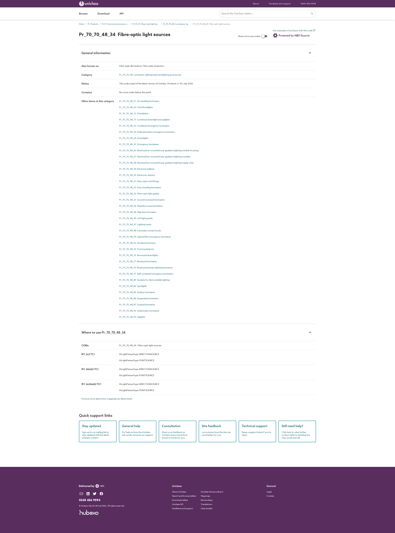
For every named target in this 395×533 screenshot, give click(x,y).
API (121, 13)
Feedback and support (280, 3)
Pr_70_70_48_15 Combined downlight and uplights (144, 119)
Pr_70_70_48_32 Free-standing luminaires (140, 187)
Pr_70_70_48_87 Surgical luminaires (137, 304)
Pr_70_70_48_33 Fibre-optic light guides (139, 193)
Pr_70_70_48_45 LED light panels (136, 218)
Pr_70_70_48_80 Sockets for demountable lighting (144, 279)
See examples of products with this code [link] (293, 30)
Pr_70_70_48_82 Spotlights (133, 286)
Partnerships (206, 500)
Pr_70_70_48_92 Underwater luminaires (139, 310)
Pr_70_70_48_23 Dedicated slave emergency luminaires (147, 131)
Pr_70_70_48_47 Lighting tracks (135, 224)
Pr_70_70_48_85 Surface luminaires (137, 292)
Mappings (205, 495)
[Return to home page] (89, 3)
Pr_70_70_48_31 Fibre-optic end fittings (139, 181)
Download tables (180, 500)
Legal (269, 491)
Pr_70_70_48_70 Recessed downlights (138, 255)
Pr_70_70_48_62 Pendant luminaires (137, 242)
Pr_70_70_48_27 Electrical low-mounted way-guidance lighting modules (155, 156)
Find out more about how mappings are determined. (107, 398)
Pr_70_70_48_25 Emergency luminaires (139, 144)
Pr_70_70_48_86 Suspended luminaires (138, 298)
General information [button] (95, 53)
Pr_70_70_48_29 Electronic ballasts (136, 168)
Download (104, 13)
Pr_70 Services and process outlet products (115, 24)
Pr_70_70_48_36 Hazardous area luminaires (141, 205)
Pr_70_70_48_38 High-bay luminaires (137, 212)
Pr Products (93, 24)
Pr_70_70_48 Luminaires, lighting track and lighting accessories (176, 24)
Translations (206, 504)
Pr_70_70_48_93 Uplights (132, 316)
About (256, 3)
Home (81, 24)
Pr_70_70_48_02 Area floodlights (136, 107)
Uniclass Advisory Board (212, 491)
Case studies (206, 508)
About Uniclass (179, 491)
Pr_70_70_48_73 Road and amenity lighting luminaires (146, 267)
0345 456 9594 (308, 3)
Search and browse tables (184, 495)
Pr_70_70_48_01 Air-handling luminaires (139, 101)
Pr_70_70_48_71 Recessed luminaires (138, 261)
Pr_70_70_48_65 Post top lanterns (136, 249)
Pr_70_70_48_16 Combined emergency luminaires (144, 125)
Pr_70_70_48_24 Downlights (133, 138)
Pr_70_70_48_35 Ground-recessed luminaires (142, 199)
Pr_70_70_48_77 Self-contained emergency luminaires (146, 273)
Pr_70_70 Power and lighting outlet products (146, 24)
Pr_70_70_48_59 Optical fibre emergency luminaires (145, 236)
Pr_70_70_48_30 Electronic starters (137, 175)
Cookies (270, 495)
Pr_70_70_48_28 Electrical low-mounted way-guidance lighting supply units (156, 162)
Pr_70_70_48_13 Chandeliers (133, 113)
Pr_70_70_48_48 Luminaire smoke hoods (140, 230)
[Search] (312, 13)
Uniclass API (177, 504)
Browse (83, 13)
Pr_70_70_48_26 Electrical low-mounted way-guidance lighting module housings (159, 150)
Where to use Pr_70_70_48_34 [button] (103, 332)
